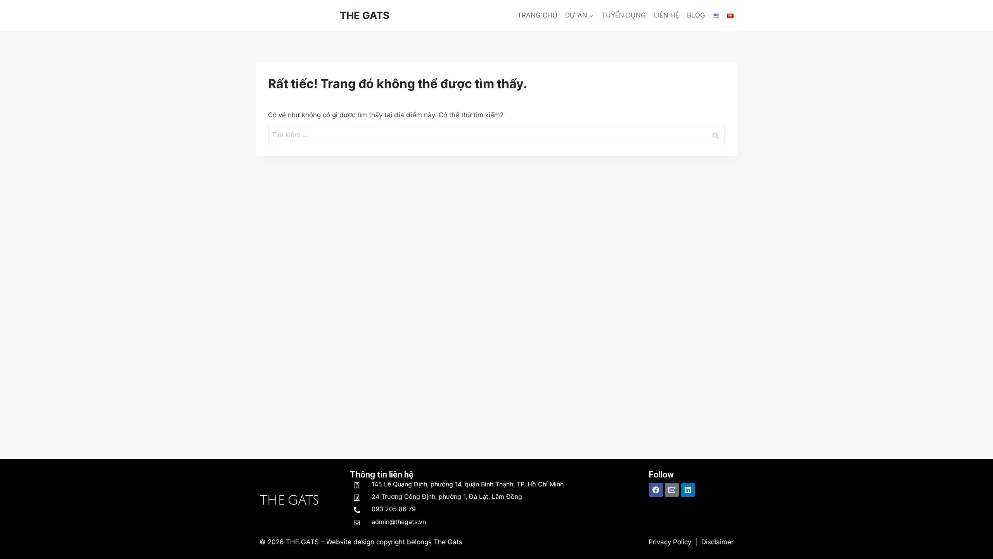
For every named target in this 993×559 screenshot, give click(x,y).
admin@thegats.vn (399, 522)
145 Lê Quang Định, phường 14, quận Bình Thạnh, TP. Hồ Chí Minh (468, 484)
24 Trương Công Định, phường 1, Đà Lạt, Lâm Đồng (447, 496)
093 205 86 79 (394, 509)
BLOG (696, 15)
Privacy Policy (670, 542)
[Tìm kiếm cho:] (496, 135)
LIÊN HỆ (666, 15)
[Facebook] (656, 490)
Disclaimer (717, 542)
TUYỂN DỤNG (624, 15)
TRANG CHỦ (537, 15)
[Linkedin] (688, 490)
